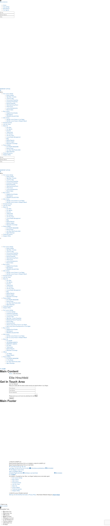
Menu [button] (1, 92)
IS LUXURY (9, 340)
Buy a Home (6, 111)
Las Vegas (9, 353)
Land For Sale (10, 98)
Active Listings (10, 95)
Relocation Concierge (11, 143)
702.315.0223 (16, 367)
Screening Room (10, 323)
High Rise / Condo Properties (13, 318)
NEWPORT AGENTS (11, 344)
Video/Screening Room (12, 105)
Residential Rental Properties (13, 320)
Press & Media (7, 145)
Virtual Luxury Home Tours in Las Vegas (16, 324)
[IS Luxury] (55, 53)
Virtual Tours (9, 106)
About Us (5, 126)
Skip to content (4, 506)
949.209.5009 (19, 473)
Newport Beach (10, 355)
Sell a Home (6, 118)
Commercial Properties (12, 100)
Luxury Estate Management (13, 137)
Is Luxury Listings (10, 312)
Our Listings (6, 7)
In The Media (9, 360)
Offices (5, 352)
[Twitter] (1, 369)
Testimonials (9, 132)
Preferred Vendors (8, 153)
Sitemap (11, 494)
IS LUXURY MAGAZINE (12, 146)
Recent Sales (9, 110)
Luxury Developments (12, 108)
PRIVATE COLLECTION (12, 116)
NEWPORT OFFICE (5, 89)
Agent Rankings (10, 151)
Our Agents (6, 10)
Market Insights (10, 142)
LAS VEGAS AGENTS (12, 342)
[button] (0, 507)
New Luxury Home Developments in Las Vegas (18, 326)
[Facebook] (9, 474)
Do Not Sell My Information (21, 494)
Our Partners (9, 134)
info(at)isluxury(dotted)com (38, 468)
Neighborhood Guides (12, 113)
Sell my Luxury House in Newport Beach (16, 337)
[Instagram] (2, 369)
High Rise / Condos (11, 97)
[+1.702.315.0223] (0, 90)
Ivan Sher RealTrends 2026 (13, 150)
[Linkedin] (3, 369)
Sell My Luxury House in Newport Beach (16, 121)
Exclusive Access (7, 122)
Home (4, 5)
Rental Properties (10, 103)
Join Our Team (7, 124)
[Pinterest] (15, 474)
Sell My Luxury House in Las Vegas (15, 119)
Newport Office (7, 155)
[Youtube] (4, 369)
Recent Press (9, 148)
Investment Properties (12, 101)
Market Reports (10, 140)
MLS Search (6, 8)
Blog (7, 138)
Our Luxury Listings (8, 93)
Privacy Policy (32, 494)
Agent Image (56, 494)
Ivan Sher (8, 127)
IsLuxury (8, 130)
